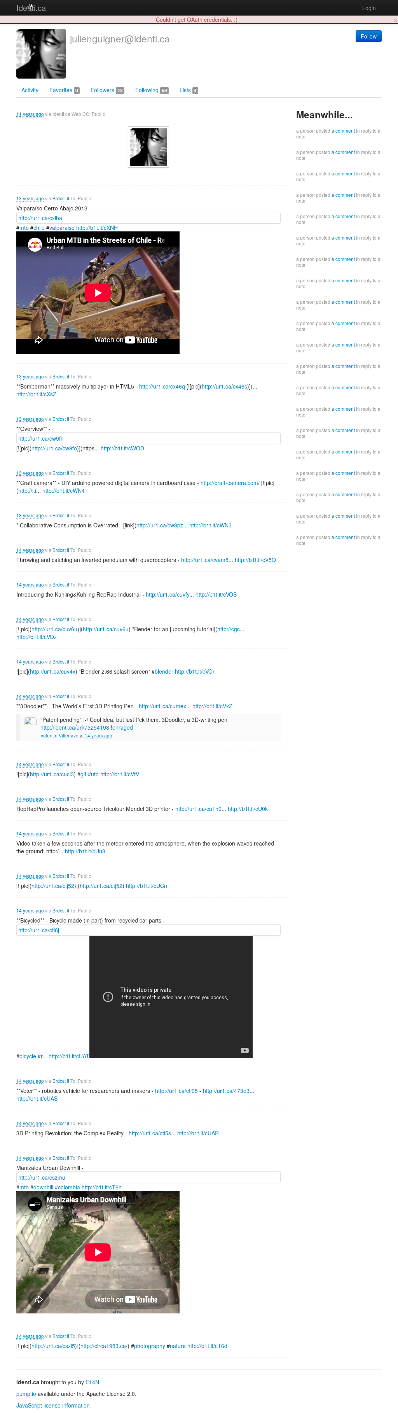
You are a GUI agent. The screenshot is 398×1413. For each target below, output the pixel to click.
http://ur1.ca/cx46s (224, 386)
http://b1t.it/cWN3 (210, 525)
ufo (95, 774)
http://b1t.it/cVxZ (212, 706)
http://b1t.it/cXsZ (36, 394)
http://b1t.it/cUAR (198, 1133)
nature (178, 1346)
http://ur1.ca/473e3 (226, 1090)
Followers (107, 90)
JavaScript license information (53, 1405)
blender (164, 671)
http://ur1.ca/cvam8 (205, 560)
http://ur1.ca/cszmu (41, 1177)
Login (369, 8)
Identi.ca (31, 7)
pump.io (26, 1393)
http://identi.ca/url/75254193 (74, 727)
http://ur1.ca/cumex (162, 706)
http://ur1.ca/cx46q (162, 386)
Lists (188, 90)
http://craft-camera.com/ (230, 483)
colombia (69, 1187)
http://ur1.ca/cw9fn (41, 438)
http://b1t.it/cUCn (146, 885)
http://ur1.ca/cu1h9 (198, 808)
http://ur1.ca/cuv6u (54, 629)
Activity (29, 90)
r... (44, 1056)
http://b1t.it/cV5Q (255, 560)
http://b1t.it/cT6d (207, 1346)
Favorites (63, 90)
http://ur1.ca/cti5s (150, 1133)
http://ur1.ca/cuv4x (52, 671)
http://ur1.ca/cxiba (40, 218)
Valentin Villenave (59, 735)
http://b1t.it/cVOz (36, 637)
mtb (24, 227)
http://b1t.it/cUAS (37, 1098)
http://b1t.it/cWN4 (63, 490)
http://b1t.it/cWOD (122, 448)
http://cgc (228, 629)
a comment (343, 130)
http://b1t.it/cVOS (216, 594)
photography (149, 1346)
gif (83, 774)
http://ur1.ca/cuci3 (52, 774)
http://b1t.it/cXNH (97, 227)
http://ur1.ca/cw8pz (159, 525)
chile (39, 227)
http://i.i (27, 490)
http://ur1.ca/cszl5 (53, 1346)
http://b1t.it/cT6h (102, 1187)
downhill (43, 1187)
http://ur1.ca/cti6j (38, 930)
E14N (92, 1382)
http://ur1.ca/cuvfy (167, 594)
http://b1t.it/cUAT (69, 1056)
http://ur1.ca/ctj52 (52, 885)
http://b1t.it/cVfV (119, 774)
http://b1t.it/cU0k (248, 808)
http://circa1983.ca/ (103, 1346)
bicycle (27, 1056)
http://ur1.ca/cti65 (176, 1090)
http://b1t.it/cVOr (195, 671)
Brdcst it (60, 198)
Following (151, 90)
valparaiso (62, 227)
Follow (369, 36)
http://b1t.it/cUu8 (85, 851)
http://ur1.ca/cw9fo (54, 448)
